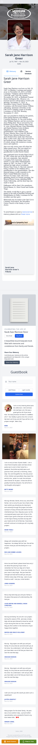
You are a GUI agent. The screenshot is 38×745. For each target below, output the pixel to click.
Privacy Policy (13, 736)
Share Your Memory (12, 362)
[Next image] (34, 446)
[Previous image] (4, 446)
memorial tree (27, 212)
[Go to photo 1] (18, 458)
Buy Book (19, 336)
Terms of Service (24, 736)
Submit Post (19, 394)
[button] (19, 446)
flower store (25, 214)
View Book (9, 336)
